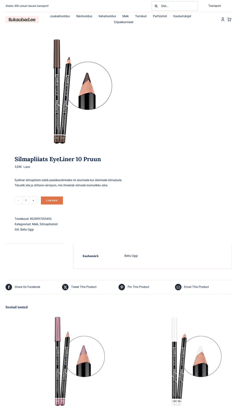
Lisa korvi (52, 200)
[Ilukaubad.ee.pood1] (22, 17)
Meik (35, 224)
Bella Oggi (27, 229)
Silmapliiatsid (49, 224)
